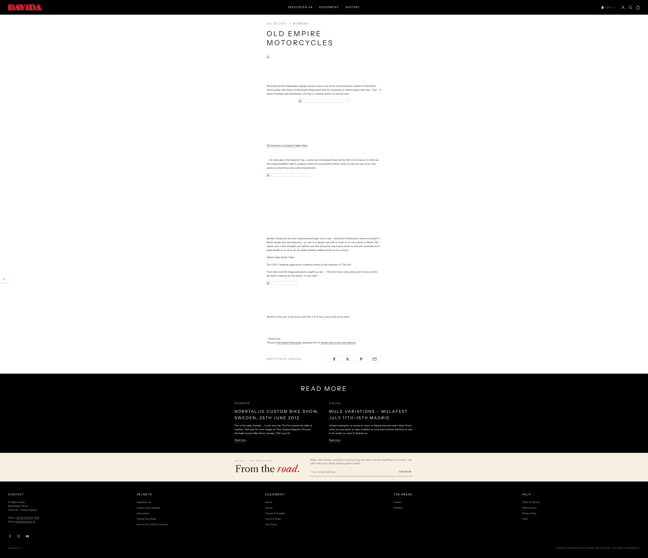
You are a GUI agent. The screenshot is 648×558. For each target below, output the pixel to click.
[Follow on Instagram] (18, 536)
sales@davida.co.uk (25, 521)
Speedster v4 (144, 502)
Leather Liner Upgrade (148, 507)
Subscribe (405, 472)
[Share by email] (374, 359)
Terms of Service (530, 502)
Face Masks (271, 524)
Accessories (143, 513)
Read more (240, 440)
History (397, 502)
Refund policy (529, 507)
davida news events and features (338, 342)
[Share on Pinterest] (361, 359)
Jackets (269, 507)
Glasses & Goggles (275, 513)
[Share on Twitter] (347, 359)
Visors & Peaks (273, 519)
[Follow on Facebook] (9, 536)
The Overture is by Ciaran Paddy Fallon (287, 145)
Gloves (268, 502)
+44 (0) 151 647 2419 (27, 517)
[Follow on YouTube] (27, 536)
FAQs (525, 519)
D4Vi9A (335, 403)
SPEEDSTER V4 (300, 7)
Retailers (398, 507)
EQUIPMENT (329, 7)
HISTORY (353, 7)
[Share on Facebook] (334, 359)
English (13, 548)
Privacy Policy (529, 513)
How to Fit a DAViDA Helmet (152, 524)
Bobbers (300, 23)
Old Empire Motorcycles (289, 342)
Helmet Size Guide (146, 519)
